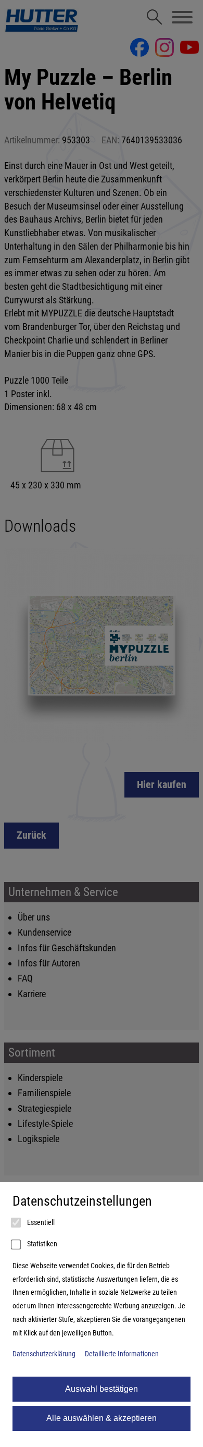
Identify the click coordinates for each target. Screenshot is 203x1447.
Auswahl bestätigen (101, 1388)
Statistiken (41, 1244)
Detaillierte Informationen (122, 1354)
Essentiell (40, 1222)
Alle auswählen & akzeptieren (101, 1418)
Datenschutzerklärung (43, 1354)
